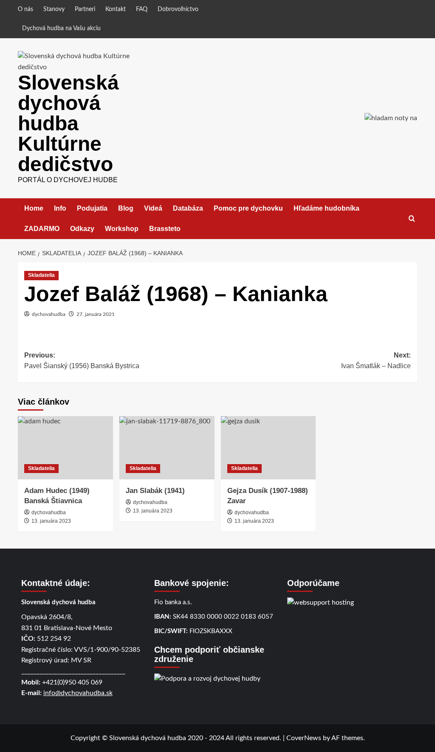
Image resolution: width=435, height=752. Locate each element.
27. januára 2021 (95, 314)
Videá (153, 208)
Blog (125, 208)
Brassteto (165, 228)
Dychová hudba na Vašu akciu (61, 28)
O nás (25, 9)
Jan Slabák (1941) (155, 491)
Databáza (188, 208)
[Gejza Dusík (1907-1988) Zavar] (268, 447)
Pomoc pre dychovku (248, 208)
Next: (376, 361)
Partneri (85, 9)
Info (60, 208)
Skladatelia (41, 275)
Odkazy (82, 228)
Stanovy (54, 9)
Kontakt (115, 9)
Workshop (121, 228)
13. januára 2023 (51, 521)
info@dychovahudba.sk (78, 693)
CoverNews (303, 738)
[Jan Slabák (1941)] (167, 447)
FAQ (141, 9)
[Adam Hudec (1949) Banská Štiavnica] (65, 447)
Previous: (81, 361)
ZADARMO (41, 228)
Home (33, 208)
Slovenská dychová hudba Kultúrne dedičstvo (68, 123)
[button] (412, 218)
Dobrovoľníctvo (178, 9)
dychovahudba (48, 314)
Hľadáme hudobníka (326, 208)
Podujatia (92, 208)
